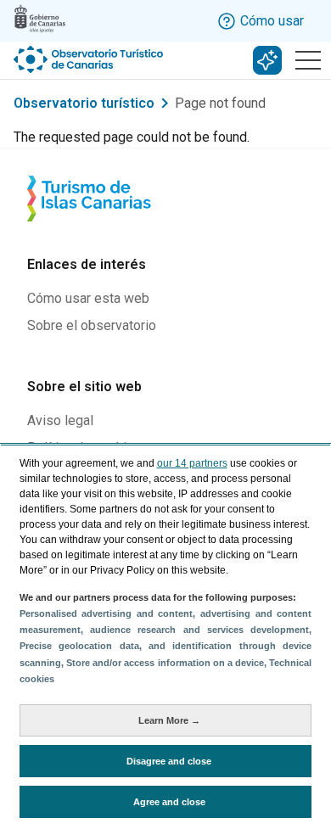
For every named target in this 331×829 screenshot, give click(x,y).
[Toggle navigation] (308, 60)
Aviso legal (60, 420)
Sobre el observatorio (91, 325)
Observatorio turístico (84, 103)
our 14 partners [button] (192, 463)
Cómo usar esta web (88, 298)
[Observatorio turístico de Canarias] (90, 59)
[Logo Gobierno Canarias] (40, 18)
